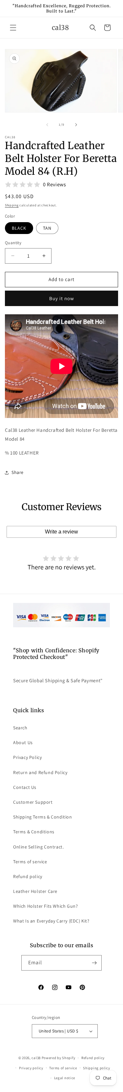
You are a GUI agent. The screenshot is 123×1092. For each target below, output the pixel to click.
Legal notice (64, 1078)
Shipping (12, 205)
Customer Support (33, 802)
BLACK (19, 228)
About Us (23, 742)
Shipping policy (96, 1068)
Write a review (61, 531)
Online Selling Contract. (38, 847)
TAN (47, 228)
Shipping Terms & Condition (42, 817)
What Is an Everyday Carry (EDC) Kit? (51, 921)
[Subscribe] (94, 963)
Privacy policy (31, 1068)
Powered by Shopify (58, 1057)
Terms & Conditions (33, 832)
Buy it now (61, 298)
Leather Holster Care (35, 891)
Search (20, 728)
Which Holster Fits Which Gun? (45, 906)
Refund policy (27, 876)
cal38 (36, 1057)
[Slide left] (47, 124)
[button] (13, 27)
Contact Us (24, 787)
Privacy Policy (27, 757)
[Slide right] (76, 124)
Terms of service (30, 862)
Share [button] (17, 472)
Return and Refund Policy (40, 772)
